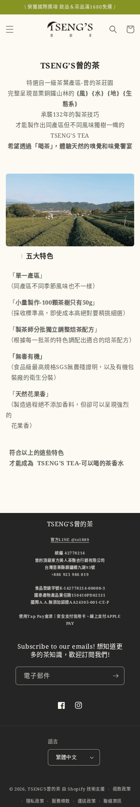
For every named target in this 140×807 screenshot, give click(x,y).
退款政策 (122, 789)
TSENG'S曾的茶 (44, 789)
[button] (9, 29)
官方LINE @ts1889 (70, 539)
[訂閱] (115, 676)
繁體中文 (66, 756)
